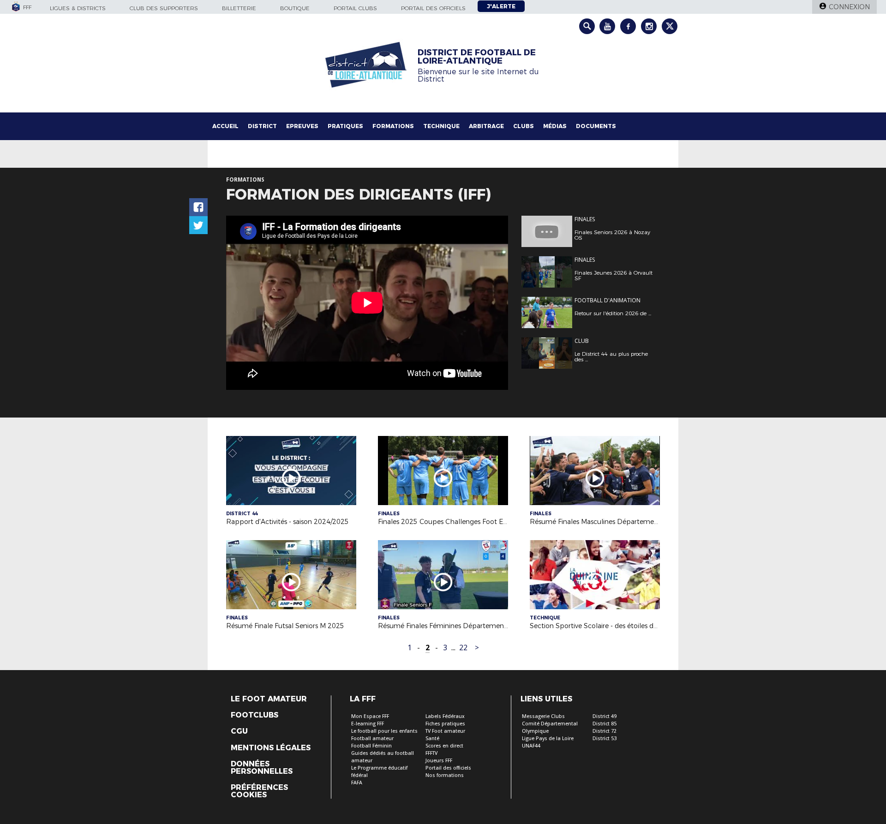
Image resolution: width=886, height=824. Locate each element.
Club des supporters (164, 8)
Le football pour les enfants (384, 731)
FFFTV (431, 753)
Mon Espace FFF (370, 716)
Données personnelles (262, 767)
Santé (432, 739)
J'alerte (501, 6)
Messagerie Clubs (543, 716)
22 (463, 647)
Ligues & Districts (78, 8)
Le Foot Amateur (269, 699)
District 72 (605, 731)
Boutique (295, 8)
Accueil (225, 126)
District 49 (605, 716)
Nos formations (444, 775)
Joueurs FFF (438, 761)
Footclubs (254, 715)
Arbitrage (486, 126)
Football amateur (372, 739)
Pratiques (345, 126)
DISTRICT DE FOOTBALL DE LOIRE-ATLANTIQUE (477, 56)
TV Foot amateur (445, 731)
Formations (393, 126)
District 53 (605, 739)
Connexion (849, 7)
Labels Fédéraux (445, 716)
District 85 (605, 724)
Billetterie (239, 8)
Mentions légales (271, 748)
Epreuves (302, 126)
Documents (596, 126)
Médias (555, 126)
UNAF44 (531, 746)
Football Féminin (371, 746)
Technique (441, 126)
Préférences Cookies (259, 791)
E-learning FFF (367, 724)
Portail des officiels (433, 8)
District (262, 126)
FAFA (356, 783)
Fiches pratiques (445, 724)
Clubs (523, 126)
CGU (239, 731)
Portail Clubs (355, 8)
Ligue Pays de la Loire (548, 739)
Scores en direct (444, 746)
